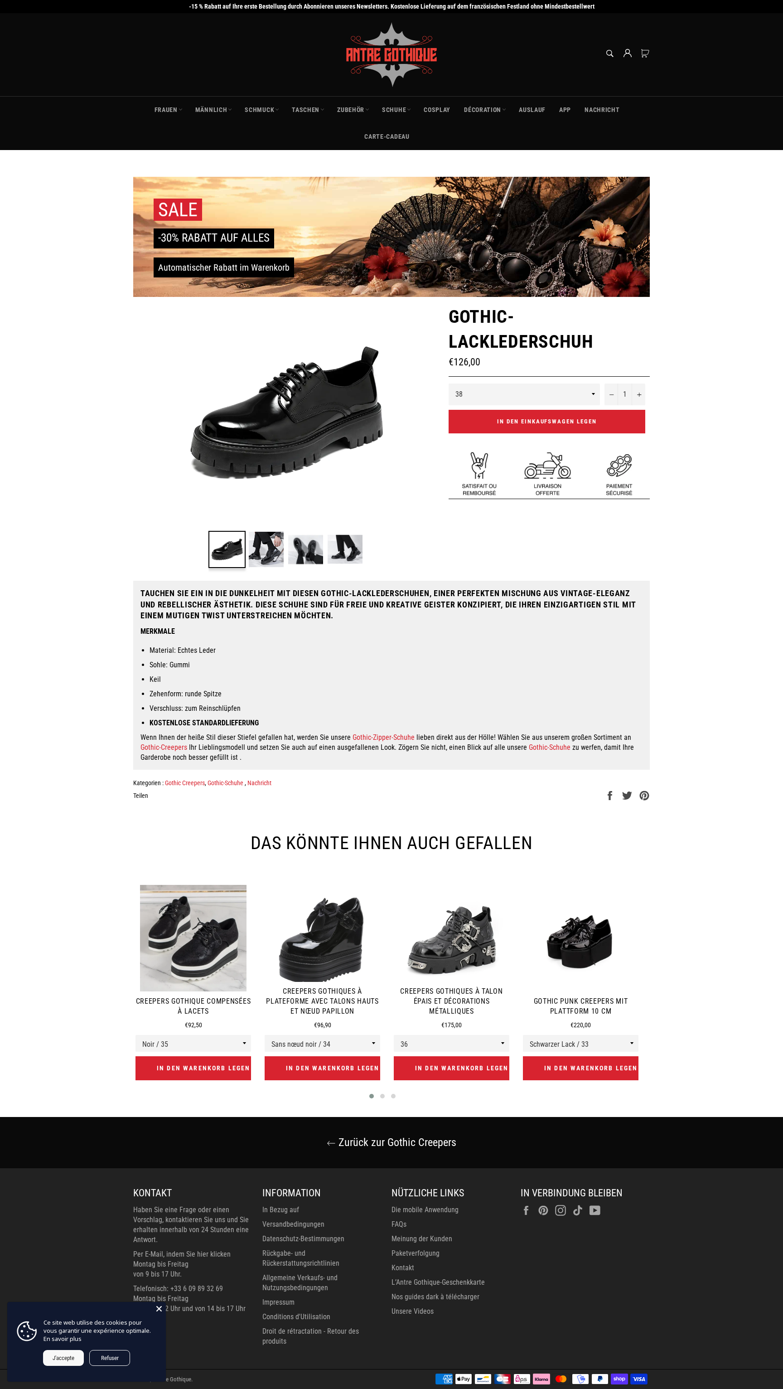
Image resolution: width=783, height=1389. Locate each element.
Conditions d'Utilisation (296, 1316)
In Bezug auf (280, 1209)
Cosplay (437, 109)
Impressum (278, 1302)
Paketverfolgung (416, 1253)
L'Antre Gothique (172, 1379)
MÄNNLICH (211, 109)
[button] (371, 1096)
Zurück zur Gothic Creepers (396, 1142)
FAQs (399, 1224)
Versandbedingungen (293, 1224)
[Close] (159, 1308)
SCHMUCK (259, 109)
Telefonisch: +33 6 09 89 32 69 (178, 1288)
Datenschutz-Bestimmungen (303, 1238)
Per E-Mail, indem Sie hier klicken (182, 1254)
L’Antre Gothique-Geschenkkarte (438, 1282)
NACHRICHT (602, 109)
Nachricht (259, 783)
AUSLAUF (532, 109)
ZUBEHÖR (350, 109)
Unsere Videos (413, 1311)
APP (565, 109)
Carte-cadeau (386, 136)
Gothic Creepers (185, 783)
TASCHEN (305, 109)
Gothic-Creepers (163, 747)
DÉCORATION (482, 109)
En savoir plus (63, 1339)
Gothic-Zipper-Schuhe (384, 737)
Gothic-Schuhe (549, 747)
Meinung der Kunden (422, 1238)
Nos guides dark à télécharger (435, 1296)
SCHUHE (394, 109)
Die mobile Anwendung (425, 1209)
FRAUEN (166, 109)
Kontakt (403, 1267)
